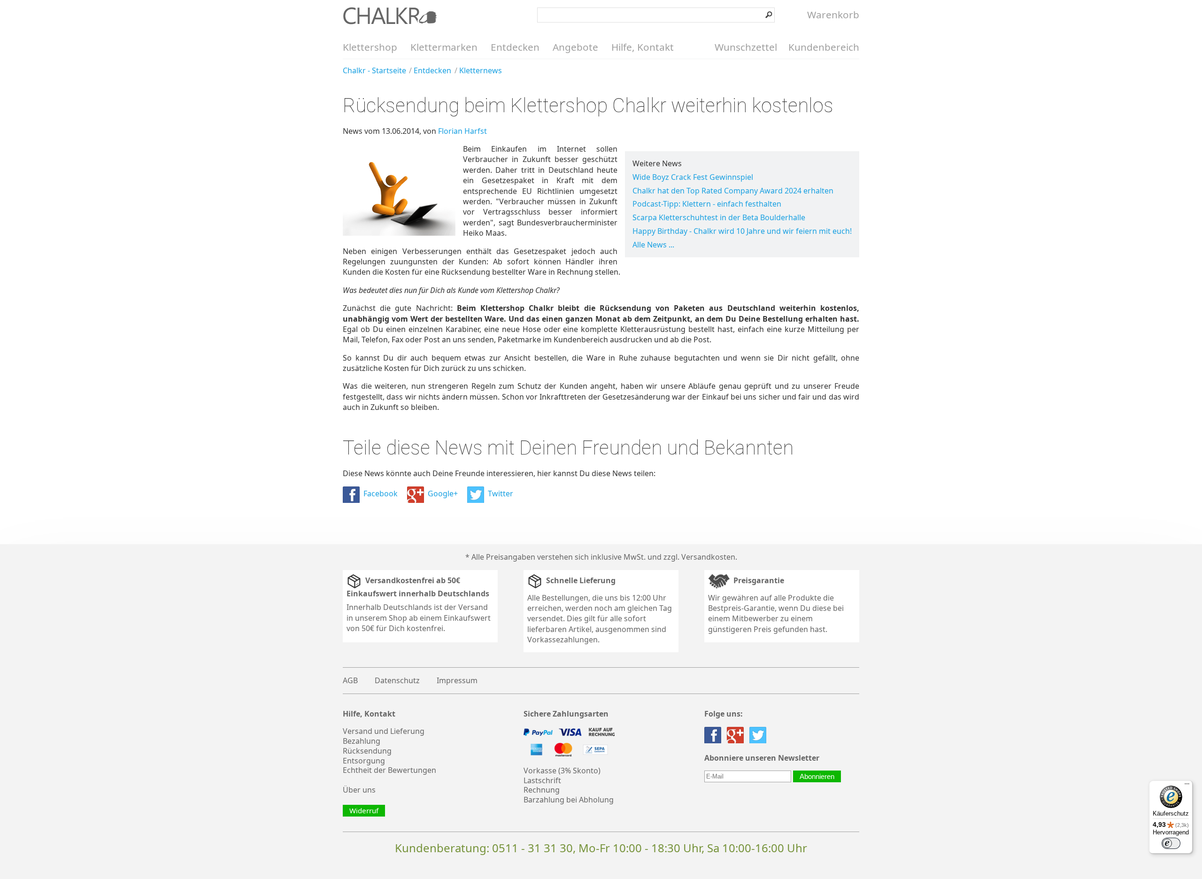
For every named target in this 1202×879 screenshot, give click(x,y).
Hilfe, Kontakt (642, 47)
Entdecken (515, 47)
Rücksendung (367, 751)
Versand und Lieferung (383, 731)
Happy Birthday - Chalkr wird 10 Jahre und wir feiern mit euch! (742, 231)
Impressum (457, 680)
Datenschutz (397, 680)
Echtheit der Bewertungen (389, 770)
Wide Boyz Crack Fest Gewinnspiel (692, 177)
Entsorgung (364, 761)
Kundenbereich (823, 47)
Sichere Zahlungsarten (566, 714)
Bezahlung (361, 741)
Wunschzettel (746, 47)
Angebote (575, 47)
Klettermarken (444, 47)
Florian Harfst (462, 131)
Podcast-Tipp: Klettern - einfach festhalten (706, 204)
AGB (350, 680)
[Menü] (1187, 786)
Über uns (359, 790)
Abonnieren (817, 776)
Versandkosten (708, 557)
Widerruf (363, 810)
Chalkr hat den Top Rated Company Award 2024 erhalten (732, 190)
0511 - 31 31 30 (532, 848)
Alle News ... (653, 244)
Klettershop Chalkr (390, 15)
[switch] (1171, 843)
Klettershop (370, 47)
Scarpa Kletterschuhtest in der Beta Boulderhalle (718, 217)
